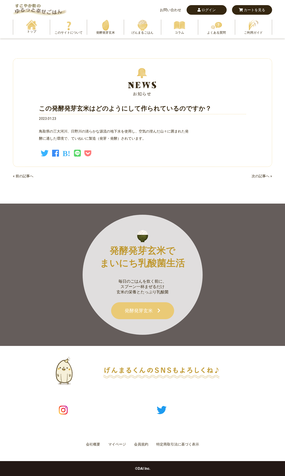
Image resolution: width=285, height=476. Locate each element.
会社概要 (93, 444)
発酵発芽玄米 (105, 32)
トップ (31, 31)
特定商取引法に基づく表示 (177, 444)
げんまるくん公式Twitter (202, 410)
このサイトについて (69, 32)
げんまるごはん (142, 32)
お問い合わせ (170, 10)
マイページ (117, 444)
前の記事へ (24, 176)
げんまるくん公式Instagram (107, 410)
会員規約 (141, 444)
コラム (179, 32)
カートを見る (254, 10)
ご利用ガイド (253, 32)
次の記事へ (260, 176)
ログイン (208, 10)
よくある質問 (216, 32)
